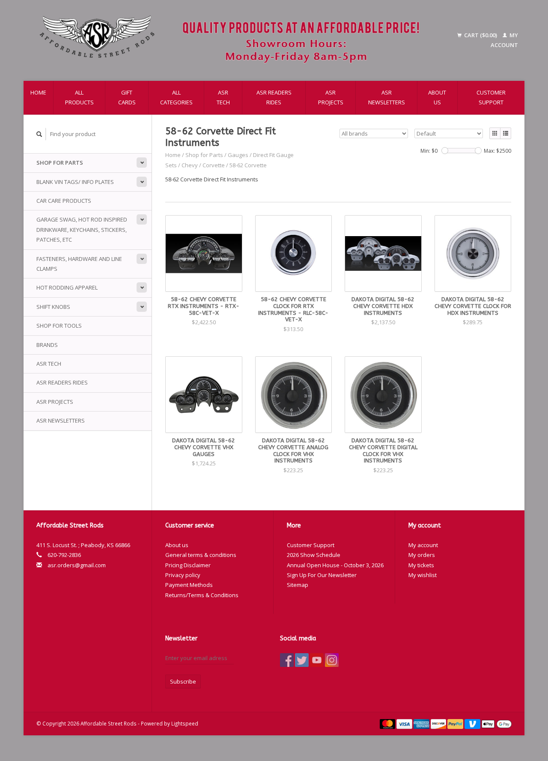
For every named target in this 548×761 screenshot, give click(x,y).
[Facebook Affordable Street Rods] (287, 660)
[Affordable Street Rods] (234, 40)
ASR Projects (330, 97)
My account (423, 545)
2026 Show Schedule (313, 555)
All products (79, 97)
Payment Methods (189, 585)
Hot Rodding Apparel (67, 287)
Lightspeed (184, 723)
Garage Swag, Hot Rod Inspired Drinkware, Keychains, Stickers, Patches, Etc (81, 229)
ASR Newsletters (386, 97)
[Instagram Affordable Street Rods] (332, 660)
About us (437, 97)
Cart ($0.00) (480, 35)
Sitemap (297, 585)
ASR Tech (223, 97)
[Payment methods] (388, 723)
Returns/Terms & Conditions (201, 595)
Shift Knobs (53, 307)
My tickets (421, 565)
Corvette (214, 165)
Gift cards (127, 97)
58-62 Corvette (248, 165)
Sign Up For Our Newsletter (322, 575)
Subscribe (183, 681)
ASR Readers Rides (274, 97)
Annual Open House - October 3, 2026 (335, 565)
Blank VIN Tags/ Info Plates (75, 182)
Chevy (190, 165)
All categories (176, 97)
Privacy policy (182, 575)
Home (38, 92)
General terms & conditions (200, 555)
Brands (47, 345)
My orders (421, 555)
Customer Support (491, 97)
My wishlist (422, 575)
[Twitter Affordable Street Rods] (302, 660)
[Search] (39, 134)
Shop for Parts (59, 162)
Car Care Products (63, 200)
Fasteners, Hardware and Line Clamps (79, 263)
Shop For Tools (59, 325)
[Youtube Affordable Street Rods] (317, 660)
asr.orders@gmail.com (77, 565)
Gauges (238, 155)
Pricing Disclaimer (188, 565)
